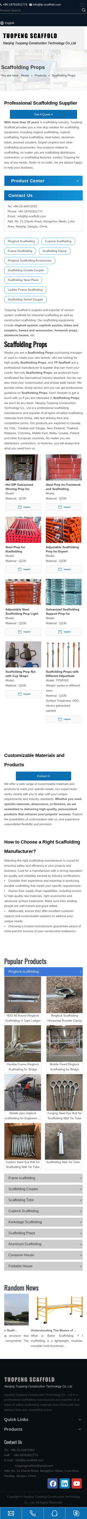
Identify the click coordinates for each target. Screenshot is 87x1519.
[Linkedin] (65, 1483)
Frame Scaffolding (20, 251)
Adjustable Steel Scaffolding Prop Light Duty (21, 612)
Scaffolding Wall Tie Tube (63, 1162)
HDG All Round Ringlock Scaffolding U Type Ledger (23, 1018)
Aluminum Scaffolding (24, 1244)
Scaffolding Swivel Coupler (25, 299)
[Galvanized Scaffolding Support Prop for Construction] (64, 596)
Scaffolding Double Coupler (26, 270)
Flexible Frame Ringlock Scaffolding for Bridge (23, 1066)
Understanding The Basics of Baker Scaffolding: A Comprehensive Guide (50, 1330)
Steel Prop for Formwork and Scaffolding (63, 487)
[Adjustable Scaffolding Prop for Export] (64, 529)
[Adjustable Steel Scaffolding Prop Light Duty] (23, 591)
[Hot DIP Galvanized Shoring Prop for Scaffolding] (23, 467)
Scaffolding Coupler (23, 1189)
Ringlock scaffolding (23, 971)
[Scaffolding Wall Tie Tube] (63, 1141)
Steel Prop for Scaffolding (15, 549)
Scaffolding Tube (21, 1200)
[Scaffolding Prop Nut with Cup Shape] (23, 661)
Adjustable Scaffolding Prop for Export (62, 549)
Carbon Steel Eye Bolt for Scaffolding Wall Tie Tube (23, 1164)
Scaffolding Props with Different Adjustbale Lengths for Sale (62, 674)
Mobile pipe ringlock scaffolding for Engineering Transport (23, 1116)
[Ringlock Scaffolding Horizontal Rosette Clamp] (64, 995)
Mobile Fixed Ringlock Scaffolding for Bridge (64, 1066)
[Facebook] (53, 1483)
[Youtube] (77, 1483)
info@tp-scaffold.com (46, 4)
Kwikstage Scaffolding (25, 1222)
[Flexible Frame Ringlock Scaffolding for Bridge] (22, 1043)
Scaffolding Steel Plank (23, 280)
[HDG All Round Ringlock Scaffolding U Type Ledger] (22, 995)
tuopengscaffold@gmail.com (34, 1465)
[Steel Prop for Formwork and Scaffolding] (64, 467)
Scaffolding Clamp (54, 251)
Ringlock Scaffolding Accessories (30, 260)
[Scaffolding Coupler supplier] (42, 38)
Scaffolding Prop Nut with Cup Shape (20, 674)
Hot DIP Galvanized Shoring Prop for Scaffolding (19, 487)
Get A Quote (42, 114)
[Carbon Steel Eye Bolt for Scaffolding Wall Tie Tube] (22, 1141)
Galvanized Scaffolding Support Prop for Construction (62, 612)
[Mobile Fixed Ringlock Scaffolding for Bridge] (64, 1043)
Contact (42, 776)
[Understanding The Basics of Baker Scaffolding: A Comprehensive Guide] (55, 1325)
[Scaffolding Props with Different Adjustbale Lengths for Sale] (64, 659)
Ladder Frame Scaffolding (25, 289)
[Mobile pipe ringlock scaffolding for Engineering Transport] (22, 1092)
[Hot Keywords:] (84, 10)
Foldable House (20, 1266)
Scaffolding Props (21, 1233)
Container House (21, 1255)
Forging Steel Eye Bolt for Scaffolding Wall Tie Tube (65, 1115)
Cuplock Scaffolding (58, 241)
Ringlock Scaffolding (21, 241)
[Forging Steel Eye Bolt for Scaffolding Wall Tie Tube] (64, 1092)
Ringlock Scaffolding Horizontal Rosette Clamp (65, 1018)
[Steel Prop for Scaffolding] (23, 540)
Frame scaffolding (21, 1178)
